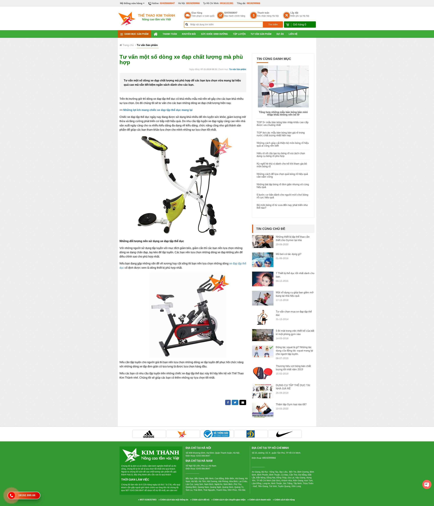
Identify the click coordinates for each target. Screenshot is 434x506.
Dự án (280, 34)
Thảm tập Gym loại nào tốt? (291, 404)
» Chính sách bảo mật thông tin (173, 500)
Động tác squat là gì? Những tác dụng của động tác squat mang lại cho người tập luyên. (294, 350)
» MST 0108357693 (147, 500)
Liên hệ (293, 34)
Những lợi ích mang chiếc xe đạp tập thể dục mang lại (157, 110)
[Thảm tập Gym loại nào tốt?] (262, 413)
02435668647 (167, 3)
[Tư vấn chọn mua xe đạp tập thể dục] (262, 321)
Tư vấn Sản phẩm (261, 34)
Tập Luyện (239, 34)
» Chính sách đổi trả (199, 500)
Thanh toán (263, 13)
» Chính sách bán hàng (284, 500)
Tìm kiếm (273, 24)
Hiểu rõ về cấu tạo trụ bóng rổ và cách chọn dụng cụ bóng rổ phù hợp (281, 154)
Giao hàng (196, 13)
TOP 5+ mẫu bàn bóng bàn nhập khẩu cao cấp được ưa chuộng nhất (282, 123)
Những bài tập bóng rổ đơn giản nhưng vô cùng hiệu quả (283, 185)
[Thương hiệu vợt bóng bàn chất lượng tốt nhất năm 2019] (262, 373)
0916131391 (226, 3)
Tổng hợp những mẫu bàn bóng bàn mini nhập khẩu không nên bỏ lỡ (283, 113)
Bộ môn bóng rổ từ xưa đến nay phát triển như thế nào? (282, 206)
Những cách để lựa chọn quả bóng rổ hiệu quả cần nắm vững (282, 175)
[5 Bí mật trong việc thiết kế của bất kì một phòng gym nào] (262, 334)
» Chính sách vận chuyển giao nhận (228, 500)
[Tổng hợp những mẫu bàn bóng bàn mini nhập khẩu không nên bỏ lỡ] (283, 86)
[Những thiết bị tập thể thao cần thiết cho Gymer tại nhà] (262, 241)
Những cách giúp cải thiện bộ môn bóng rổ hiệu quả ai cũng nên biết (283, 144)
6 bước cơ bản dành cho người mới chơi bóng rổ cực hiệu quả (282, 196)
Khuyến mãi (189, 34)
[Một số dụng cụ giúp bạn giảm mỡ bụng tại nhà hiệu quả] (262, 301)
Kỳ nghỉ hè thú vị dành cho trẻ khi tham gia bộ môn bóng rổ (282, 165)
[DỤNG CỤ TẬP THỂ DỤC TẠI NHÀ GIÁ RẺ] (262, 391)
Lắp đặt (294, 13)
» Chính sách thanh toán (259, 500)
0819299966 (193, 3)
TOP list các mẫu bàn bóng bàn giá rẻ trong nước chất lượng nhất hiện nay (281, 134)
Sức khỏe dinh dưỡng (214, 34)
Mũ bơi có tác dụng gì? (288, 254)
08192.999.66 (26, 495)
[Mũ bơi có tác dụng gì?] (262, 263)
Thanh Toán (170, 34)
